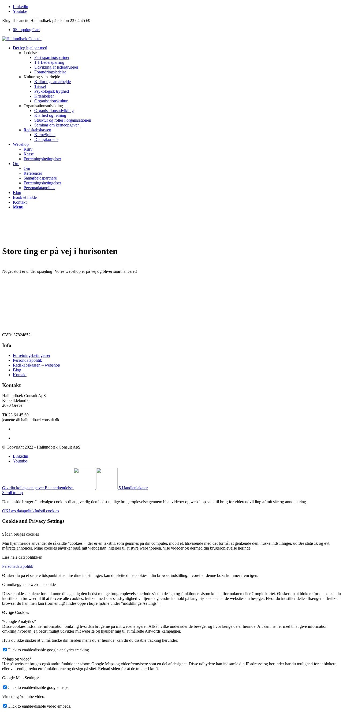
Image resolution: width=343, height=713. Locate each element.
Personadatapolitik (39, 187)
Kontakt (20, 374)
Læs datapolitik (22, 511)
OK (5, 511)
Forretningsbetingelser (42, 183)
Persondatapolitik (27, 360)
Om (27, 168)
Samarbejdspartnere (40, 178)
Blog (17, 370)
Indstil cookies (47, 511)
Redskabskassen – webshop (36, 365)
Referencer (33, 173)
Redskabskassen (37, 130)
